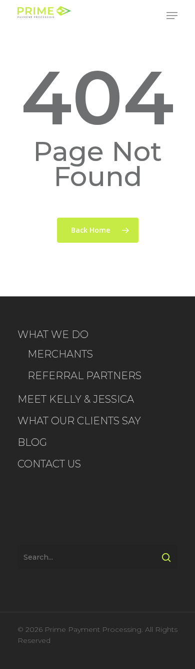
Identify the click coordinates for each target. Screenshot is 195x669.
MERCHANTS (60, 354)
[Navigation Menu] (172, 16)
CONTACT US (49, 464)
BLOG (32, 442)
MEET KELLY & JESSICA (76, 399)
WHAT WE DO (53, 334)
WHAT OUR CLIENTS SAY (79, 421)
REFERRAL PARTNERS (85, 376)
